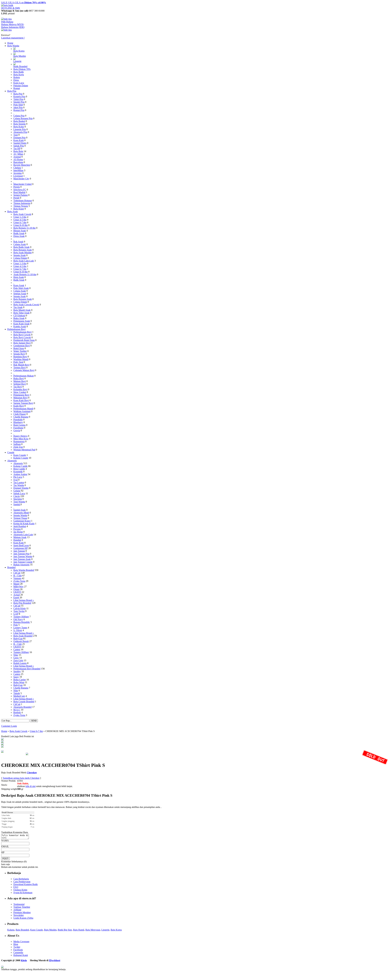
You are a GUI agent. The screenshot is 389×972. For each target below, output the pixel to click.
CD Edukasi (19, 315)
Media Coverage (21, 941)
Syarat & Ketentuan (22, 892)
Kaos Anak (18, 285)
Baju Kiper (18, 208)
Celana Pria (18, 115)
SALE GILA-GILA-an (23, 2)
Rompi (16, 88)
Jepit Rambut (19, 526)
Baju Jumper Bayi (22, 343)
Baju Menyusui (92, 930)
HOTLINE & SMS (10, 8)
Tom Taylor (19, 611)
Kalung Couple (20, 458)
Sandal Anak (19, 510)
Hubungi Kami (20, 955)
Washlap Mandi (20, 359)
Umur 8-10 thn (20, 225)
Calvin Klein (19, 608)
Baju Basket (19, 121)
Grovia (16, 430)
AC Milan (18, 154)
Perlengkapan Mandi (23, 408)
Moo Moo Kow (21, 438)
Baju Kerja (18, 74)
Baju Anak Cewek (22, 214)
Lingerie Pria (19, 129)
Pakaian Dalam (20, 85)
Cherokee (32, 772)
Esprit (16, 597)
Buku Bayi (18, 378)
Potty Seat (18, 362)
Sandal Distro (19, 143)
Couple (10, 452)
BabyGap (18, 638)
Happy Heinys (20, 436)
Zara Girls (18, 660)
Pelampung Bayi (21, 395)
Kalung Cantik (20, 466)
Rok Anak (18, 241)
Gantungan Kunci (22, 521)
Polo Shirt (18, 104)
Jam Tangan (19, 551)
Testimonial (18, 904)
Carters (16, 649)
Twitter (16, 947)
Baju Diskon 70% (22, 69)
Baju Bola (18, 151)
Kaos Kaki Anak (21, 323)
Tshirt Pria (18, 99)
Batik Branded (20, 66)
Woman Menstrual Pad (24, 449)
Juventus (17, 173)
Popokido (18, 419)
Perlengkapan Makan (23, 375)
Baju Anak (12, 211)
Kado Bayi (18, 406)
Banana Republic (21, 622)
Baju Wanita (13, 45)
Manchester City (21, 178)
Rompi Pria (18, 110)
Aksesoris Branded (22, 707)
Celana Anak (19, 244)
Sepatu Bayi (19, 354)
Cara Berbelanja (21, 879)
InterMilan (18, 170)
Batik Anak (18, 233)
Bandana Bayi (20, 356)
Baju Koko (18, 126)
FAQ (15, 887)
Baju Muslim (19, 56)
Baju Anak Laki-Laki (23, 260)
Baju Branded (22, 930)
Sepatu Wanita (20, 515)
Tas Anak (17, 307)
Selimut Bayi (19, 384)
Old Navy (18, 619)
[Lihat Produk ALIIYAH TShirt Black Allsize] (2, 746)
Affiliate (17, 909)
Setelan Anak (19, 293)
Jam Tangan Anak (22, 559)
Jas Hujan (18, 531)
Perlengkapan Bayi (16, 329)
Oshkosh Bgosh (21, 641)
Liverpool (18, 176)
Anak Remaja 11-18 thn (24, 274)
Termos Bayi (19, 367)
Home (10, 43)
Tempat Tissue (20, 518)
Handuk (17, 540)
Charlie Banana (20, 417)
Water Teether (20, 351)
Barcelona (18, 162)
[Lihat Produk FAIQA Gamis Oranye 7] (2, 739)
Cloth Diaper (19, 414)
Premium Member (22, 912)
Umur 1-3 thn (19, 217)
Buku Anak (18, 318)
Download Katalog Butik (25, 884)
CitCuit (16, 573)
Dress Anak (19, 236)
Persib (16, 197)
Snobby (17, 671)
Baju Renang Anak (22, 250)
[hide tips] (6, 19)
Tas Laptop (18, 482)
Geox (16, 657)
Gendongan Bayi (21, 345)
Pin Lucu (17, 477)
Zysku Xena (19, 581)
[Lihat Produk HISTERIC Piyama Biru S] (2, 742)
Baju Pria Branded (22, 603)
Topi (15, 135)
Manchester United (22, 184)
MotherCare (19, 696)
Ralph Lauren (20, 663)
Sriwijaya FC (19, 189)
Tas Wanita (18, 485)
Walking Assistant (22, 411)
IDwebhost (54, 960)
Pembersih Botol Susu (24, 340)
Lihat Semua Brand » (23, 600)
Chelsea (17, 167)
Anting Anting (20, 474)
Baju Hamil (78, 930)
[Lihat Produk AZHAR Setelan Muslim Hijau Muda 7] (2, 744)
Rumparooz (19, 441)
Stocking (17, 499)
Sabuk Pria (18, 145)
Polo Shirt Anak (21, 288)
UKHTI (17, 592)
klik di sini (31, 786)
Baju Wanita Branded (23, 570)
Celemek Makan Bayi (23, 370)
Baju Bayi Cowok (22, 337)
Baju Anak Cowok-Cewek (26, 304)
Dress (16, 80)
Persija (16, 187)
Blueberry (18, 422)
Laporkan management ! (13, 38)
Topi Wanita (19, 501)
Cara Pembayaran (21, 881)
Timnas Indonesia (21, 203)
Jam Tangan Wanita (22, 556)
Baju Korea (18, 51)
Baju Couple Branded (23, 701)
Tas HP (16, 148)
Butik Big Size (65, 930)
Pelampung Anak (21, 321)
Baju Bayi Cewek (22, 334)
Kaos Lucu (18, 83)
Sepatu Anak (19, 255)
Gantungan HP (20, 548)
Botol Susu (18, 348)
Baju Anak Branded (23, 636)
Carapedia (18, 952)
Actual (16, 594)
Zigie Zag (18, 447)
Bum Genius (19, 425)
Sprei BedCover (21, 545)
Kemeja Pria (19, 96)
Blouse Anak (19, 230)
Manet (16, 584)
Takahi (16, 693)
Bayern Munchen (21, 165)
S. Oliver (17, 630)
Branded (11, 567)
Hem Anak (18, 277)
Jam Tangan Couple (23, 562)
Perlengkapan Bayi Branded (26, 668)
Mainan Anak (19, 537)
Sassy (16, 677)
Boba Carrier (19, 679)
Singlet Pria (18, 102)
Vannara (17, 578)
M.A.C (16, 709)
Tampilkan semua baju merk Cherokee (21, 778)
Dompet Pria (19, 137)
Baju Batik (18, 72)
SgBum (17, 444)
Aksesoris (12, 460)
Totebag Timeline (21, 907)
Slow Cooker (19, 392)
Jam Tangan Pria (21, 553)
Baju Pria (11, 91)
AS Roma (18, 159)
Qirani (16, 589)
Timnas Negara (20, 206)
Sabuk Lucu (19, 493)
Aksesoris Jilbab (21, 512)
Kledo (24, 960)
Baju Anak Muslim (22, 252)
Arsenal (17, 156)
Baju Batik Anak (21, 247)
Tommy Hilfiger (21, 616)
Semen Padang (20, 195)
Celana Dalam (20, 258)
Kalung (10, 930)
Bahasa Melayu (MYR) (12, 24)
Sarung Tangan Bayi (23, 403)
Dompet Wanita (20, 488)
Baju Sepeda (19, 124)
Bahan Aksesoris (21, 564)
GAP (15, 614)
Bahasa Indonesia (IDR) (12, 27)
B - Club (17, 575)
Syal (15, 479)
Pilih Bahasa (7, 21)
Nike (15, 655)
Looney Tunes (20, 627)
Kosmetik (18, 471)
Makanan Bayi (20, 397)
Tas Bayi (17, 386)
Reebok (17, 712)
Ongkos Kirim (20, 890)
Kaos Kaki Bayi (21, 400)
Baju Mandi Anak (22, 310)
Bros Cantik (19, 469)
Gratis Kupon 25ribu (23, 918)
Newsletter (18, 915)
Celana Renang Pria (23, 118)
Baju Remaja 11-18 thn (24, 228)
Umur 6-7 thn (19, 222)
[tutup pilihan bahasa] (6, 30)
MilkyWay (18, 586)
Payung (17, 529)
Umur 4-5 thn (19, 219)
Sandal (17, 504)
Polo (15, 625)
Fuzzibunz (18, 427)
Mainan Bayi (19, 381)
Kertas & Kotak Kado (23, 523)
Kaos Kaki (18, 140)
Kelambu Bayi (20, 389)
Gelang (16, 490)
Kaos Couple (19, 455)
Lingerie (17, 61)
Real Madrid (19, 192)
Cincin (16, 496)
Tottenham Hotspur (22, 200)
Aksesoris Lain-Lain (23, 534)
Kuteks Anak (19, 326)
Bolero (16, 77)
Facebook (18, 949)
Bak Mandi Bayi (21, 364)
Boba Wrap (18, 682)
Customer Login (9, 726)
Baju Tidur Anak (21, 312)
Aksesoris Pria (20, 132)
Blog (15, 944)
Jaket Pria (18, 107)
